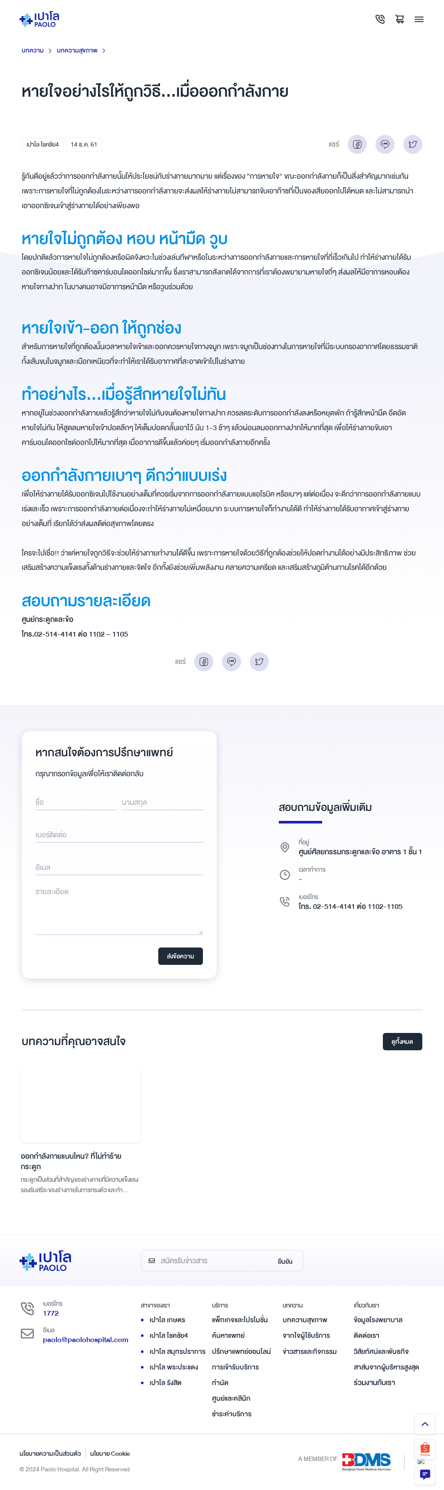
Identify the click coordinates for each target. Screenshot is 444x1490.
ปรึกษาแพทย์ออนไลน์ (241, 1351)
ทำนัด (220, 1383)
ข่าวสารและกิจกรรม (310, 1351)
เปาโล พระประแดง (174, 1367)
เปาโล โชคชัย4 (42, 144)
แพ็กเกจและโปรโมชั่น (240, 1320)
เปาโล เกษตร (167, 1320)
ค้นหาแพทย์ (228, 1335)
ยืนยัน (285, 1261)
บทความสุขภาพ (77, 50)
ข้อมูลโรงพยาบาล (378, 1320)
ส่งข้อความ (180, 956)
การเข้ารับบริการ (235, 1367)
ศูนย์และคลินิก (231, 1398)
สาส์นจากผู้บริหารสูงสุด (386, 1367)
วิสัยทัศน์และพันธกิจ (381, 1351)
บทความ (33, 50)
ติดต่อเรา (366, 1335)
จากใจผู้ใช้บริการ (306, 1335)
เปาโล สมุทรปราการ (178, 1351)
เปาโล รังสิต (166, 1383)
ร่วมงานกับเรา (374, 1382)
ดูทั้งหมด (402, 1041)
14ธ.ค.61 (84, 144)
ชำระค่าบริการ (231, 1414)
